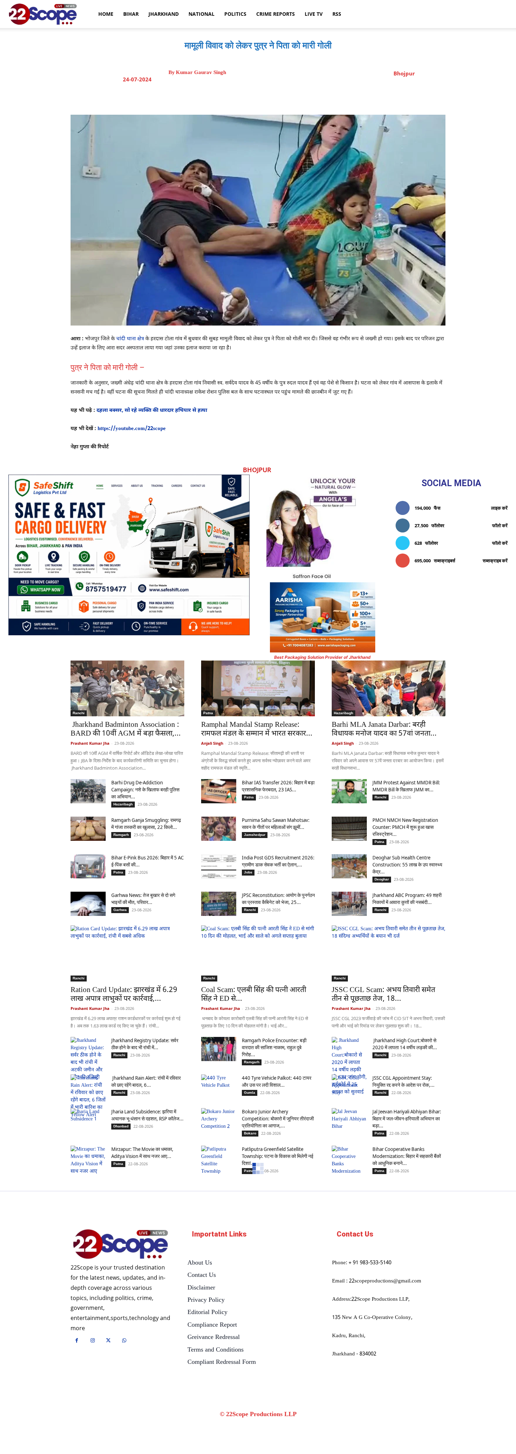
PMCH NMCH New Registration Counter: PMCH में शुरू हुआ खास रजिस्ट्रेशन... (405, 827)
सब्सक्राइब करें (495, 560)
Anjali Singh (212, 743)
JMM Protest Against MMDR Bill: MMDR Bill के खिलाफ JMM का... (406, 786)
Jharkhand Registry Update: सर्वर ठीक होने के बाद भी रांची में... (144, 1044)
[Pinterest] (281, 97)
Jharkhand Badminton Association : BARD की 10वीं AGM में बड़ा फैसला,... (126, 729)
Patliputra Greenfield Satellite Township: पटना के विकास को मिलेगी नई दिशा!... (277, 1156)
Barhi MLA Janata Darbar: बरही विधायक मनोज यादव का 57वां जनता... (384, 729)
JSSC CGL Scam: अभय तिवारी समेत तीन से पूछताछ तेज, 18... (383, 994)
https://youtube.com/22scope (132, 429)
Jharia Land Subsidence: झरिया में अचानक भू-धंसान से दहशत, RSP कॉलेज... (147, 1115)
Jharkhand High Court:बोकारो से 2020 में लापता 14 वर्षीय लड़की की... (404, 1044)
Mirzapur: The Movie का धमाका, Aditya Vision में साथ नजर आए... (142, 1152)
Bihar (131, 14)
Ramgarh (121, 835)
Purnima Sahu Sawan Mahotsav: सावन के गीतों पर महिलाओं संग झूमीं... (276, 823)
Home (105, 14)
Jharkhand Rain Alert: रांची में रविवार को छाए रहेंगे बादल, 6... (146, 1081)
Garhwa (120, 910)
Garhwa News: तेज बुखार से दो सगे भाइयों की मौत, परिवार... (143, 898)
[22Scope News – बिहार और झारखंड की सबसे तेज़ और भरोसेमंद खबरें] (121, 1244)
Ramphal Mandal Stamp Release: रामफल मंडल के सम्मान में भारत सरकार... (256, 729)
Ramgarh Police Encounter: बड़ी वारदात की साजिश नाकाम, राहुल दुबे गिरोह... (274, 1047)
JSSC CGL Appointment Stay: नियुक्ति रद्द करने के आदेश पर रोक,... (403, 1081)
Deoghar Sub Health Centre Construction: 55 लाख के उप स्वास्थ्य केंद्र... (407, 864)
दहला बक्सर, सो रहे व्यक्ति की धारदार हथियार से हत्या (152, 410)
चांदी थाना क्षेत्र (130, 339)
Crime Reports (275, 14)
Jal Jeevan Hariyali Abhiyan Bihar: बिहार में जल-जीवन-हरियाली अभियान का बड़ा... (406, 1118)
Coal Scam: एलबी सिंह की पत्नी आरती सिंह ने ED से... (253, 994)
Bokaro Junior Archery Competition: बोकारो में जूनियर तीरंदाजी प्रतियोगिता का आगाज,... (278, 1118)
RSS (336, 14)
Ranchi (79, 713)
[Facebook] (249, 97)
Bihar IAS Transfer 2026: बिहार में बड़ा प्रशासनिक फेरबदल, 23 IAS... (278, 786)
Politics (235, 14)
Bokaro (250, 1133)
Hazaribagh (343, 713)
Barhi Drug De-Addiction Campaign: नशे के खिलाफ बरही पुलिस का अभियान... (145, 789)
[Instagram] (92, 1341)
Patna (208, 713)
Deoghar (382, 879)
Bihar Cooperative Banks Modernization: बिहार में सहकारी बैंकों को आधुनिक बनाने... (406, 1156)
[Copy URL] (313, 97)
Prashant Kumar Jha (90, 743)
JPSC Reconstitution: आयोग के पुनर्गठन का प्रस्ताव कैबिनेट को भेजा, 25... (278, 898)
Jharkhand (163, 14)
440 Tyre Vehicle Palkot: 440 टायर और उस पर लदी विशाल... (276, 1081)
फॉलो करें (500, 525)
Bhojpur (404, 73)
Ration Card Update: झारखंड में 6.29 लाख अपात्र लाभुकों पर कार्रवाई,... (124, 994)
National (201, 14)
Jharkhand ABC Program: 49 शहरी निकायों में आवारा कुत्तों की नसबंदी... (407, 898)
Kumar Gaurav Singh (201, 72)
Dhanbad (120, 1126)
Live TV (314, 14)
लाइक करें (499, 508)
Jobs (248, 872)
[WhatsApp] (297, 97)
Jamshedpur (254, 835)
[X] (265, 97)
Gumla (249, 1092)
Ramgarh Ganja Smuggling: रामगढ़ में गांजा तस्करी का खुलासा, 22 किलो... (146, 823)
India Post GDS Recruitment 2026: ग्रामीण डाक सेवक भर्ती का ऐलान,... (278, 861)
